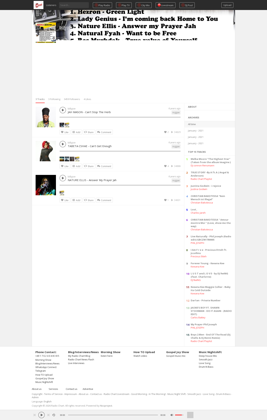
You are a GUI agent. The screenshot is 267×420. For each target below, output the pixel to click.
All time (192, 124)
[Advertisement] (133, 70)
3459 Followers (72, 99)
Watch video (140, 355)
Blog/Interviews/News (47, 363)
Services (53, 389)
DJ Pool (189, 5)
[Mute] (172, 415)
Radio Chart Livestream (116, 394)
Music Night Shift (176, 394)
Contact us (71, 389)
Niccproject (106, 405)
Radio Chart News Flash (81, 359)
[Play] (41, 415)
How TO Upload (43, 374)
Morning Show (43, 359)
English (48, 401)
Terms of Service (53, 394)
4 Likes (87, 99)
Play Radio (104, 5)
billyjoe (65, 27)
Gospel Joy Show (44, 378)
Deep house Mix (208, 355)
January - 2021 (195, 130)
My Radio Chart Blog (79, 355)
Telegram (40, 370)
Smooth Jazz (206, 359)
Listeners (51, 5)
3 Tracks (40, 99)
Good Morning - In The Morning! (148, 394)
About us (37, 389)
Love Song (204, 363)
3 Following (54, 99)
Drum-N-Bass (206, 366)
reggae (176, 112)
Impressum (70, 394)
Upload (227, 5)
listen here (107, 355)
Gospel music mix (175, 355)
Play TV (125, 5)
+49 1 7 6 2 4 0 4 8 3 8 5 (47, 355)
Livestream (167, 5)
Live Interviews (76, 363)
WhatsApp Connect (45, 367)
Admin (35, 397)
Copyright (37, 394)
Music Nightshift (44, 382)
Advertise (88, 389)
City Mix (145, 5)
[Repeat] (53, 415)
